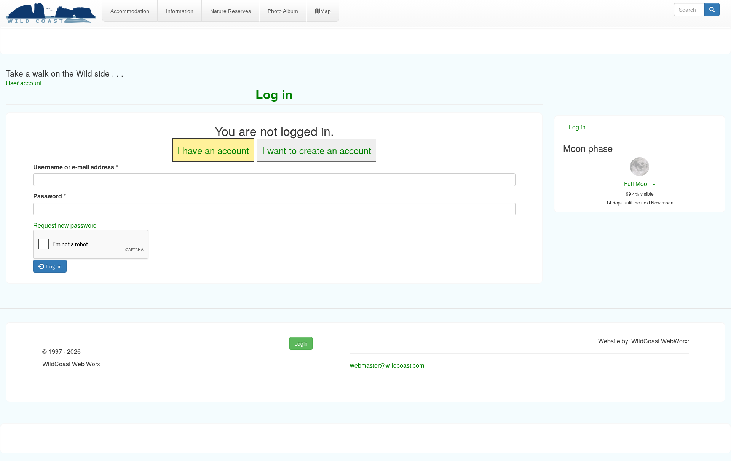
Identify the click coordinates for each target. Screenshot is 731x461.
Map (325, 11)
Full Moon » (640, 183)
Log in (52, 266)
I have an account (213, 150)
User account (23, 82)
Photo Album (283, 11)
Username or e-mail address (75, 167)
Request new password (65, 225)
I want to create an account (316, 150)
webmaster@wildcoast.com (387, 365)
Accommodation (129, 11)
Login (301, 343)
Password (49, 196)
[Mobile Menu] (54, 13)
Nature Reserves (230, 11)
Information (179, 11)
